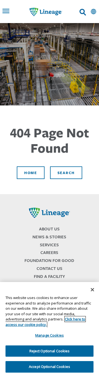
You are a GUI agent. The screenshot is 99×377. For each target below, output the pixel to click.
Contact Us (49, 268)
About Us (49, 229)
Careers (49, 252)
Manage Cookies (49, 335)
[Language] (93, 12)
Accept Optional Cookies (49, 366)
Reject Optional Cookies (49, 350)
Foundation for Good (49, 260)
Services (49, 245)
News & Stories (49, 237)
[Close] (92, 290)
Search (66, 172)
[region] (49, 329)
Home (30, 172)
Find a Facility (49, 276)
